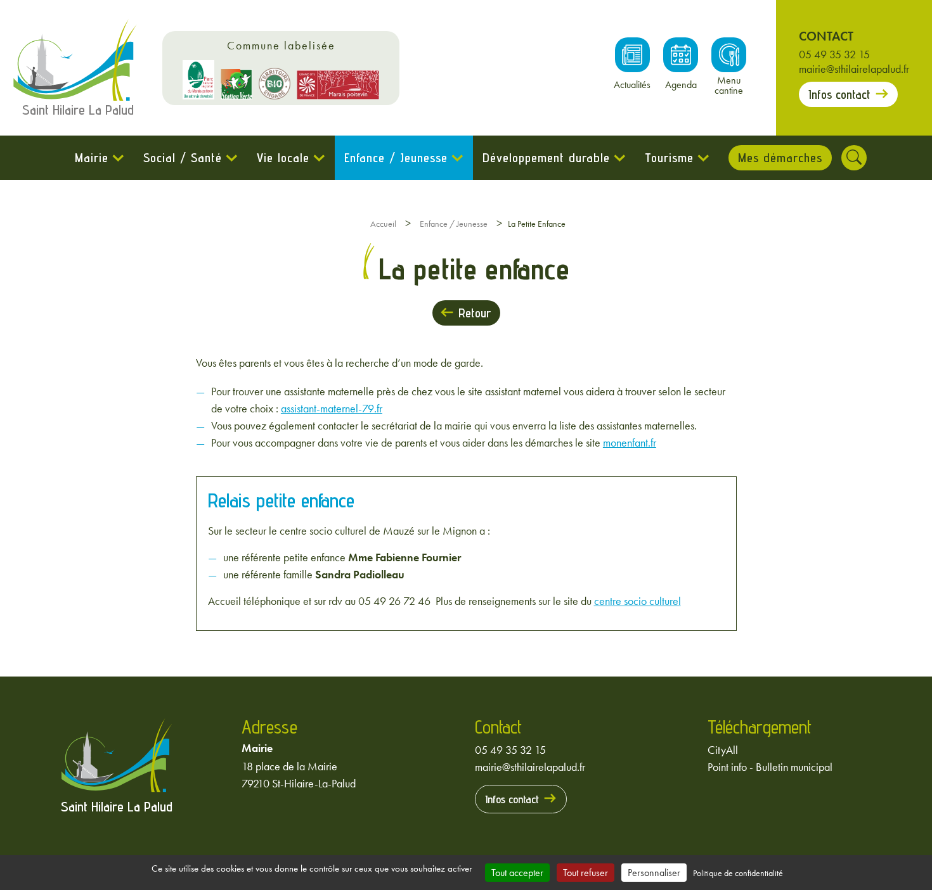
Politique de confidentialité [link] (738, 873)
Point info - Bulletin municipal (770, 767)
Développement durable (546, 157)
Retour (474, 313)
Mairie (91, 157)
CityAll (723, 749)
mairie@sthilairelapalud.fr (854, 68)
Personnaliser (654, 872)
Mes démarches (780, 157)
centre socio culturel (637, 601)
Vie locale (283, 157)
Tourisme (669, 157)
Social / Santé (182, 157)
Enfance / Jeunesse (396, 157)
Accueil (383, 223)
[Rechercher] (854, 157)
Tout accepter (517, 872)
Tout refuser (585, 872)
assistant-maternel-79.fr (331, 408)
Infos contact (839, 94)
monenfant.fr (629, 442)
